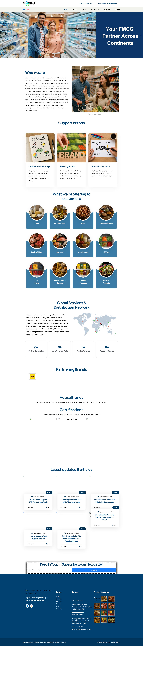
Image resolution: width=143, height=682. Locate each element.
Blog (57, 606)
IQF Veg (106, 252)
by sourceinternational (39, 496)
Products (94, 9)
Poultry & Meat (36, 252)
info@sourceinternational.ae (81, 630)
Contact (117, 9)
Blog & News (106, 9)
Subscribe (94, 570)
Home (66, 9)
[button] (2, 35)
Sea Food (59, 252)
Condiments (83, 252)
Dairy (37, 224)
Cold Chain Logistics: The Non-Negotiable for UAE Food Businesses (71, 538)
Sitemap (58, 604)
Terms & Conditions (102, 642)
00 (48, 507)
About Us (75, 9)
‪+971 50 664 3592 (77, 626)
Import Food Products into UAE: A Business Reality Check (105, 517)
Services (84, 9)
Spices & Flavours (106, 224)
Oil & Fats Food (59, 224)
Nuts (83, 224)
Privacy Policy (115, 642)
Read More (30, 507)
